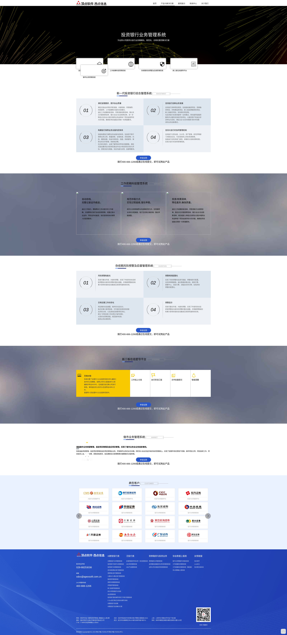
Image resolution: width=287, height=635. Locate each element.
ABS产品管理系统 (131, 567)
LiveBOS (197, 564)
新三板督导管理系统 (114, 588)
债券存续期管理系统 (114, 582)
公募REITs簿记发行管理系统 (116, 576)
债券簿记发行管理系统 (114, 573)
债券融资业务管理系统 (155, 561)
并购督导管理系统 (113, 585)
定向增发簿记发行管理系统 (116, 570)
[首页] (91, 3)
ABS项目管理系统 (131, 564)
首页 (155, 3)
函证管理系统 (112, 594)
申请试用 (143, 158)
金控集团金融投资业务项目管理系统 (159, 564)
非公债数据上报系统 (179, 570)
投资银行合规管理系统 (114, 567)
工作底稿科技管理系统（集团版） (183, 567)
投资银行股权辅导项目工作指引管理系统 (120, 597)
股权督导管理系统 (113, 579)
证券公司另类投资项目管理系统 (158, 567)
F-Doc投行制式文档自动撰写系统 (117, 600)
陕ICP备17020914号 (102, 632)
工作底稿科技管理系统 (179, 564)
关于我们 (205, 3)
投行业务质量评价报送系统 (181, 561)
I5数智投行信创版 (113, 603)
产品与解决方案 (167, 3)
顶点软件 (197, 561)
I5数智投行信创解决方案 (115, 606)
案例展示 (181, 3)
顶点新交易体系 (199, 567)
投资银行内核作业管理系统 (116, 564)
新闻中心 (193, 3)
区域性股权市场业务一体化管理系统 (137, 561)
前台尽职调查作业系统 (114, 591)
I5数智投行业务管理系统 (115, 561)
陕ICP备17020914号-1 (116, 632)
